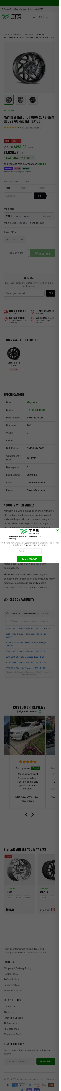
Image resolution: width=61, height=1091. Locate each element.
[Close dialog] (57, 530)
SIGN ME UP (29, 558)
